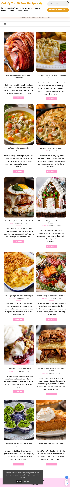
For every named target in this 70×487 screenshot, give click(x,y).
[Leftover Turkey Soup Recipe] (19, 124)
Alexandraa (20, 80)
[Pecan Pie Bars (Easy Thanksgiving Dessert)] (51, 345)
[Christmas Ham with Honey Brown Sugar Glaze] (19, 52)
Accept (19, 481)
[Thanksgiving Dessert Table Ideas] (19, 345)
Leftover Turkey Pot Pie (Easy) (51, 148)
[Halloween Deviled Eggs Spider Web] (19, 420)
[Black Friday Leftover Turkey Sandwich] (19, 197)
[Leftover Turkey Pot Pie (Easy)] (51, 124)
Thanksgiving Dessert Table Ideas (19, 368)
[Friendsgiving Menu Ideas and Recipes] (19, 272)
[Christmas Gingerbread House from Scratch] (51, 197)
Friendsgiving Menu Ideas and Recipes (19, 296)
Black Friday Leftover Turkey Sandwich (19, 221)
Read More (26, 481)
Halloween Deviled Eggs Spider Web (19, 443)
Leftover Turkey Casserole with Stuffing (51, 75)
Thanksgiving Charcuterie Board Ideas (51, 296)
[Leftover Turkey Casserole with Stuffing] (51, 52)
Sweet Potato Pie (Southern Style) (51, 443)
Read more (18, 98)
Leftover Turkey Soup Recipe (18, 148)
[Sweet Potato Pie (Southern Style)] (51, 420)
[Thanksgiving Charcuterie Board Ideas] (51, 272)
